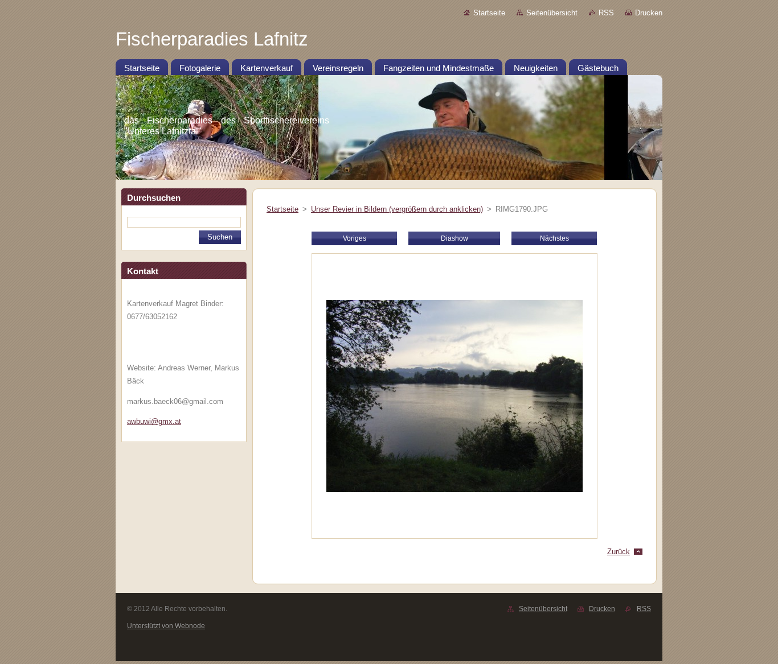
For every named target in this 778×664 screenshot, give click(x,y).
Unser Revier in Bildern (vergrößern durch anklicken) (397, 209)
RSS (606, 13)
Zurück (618, 551)
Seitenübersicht (552, 13)
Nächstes (554, 238)
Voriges (354, 238)
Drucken (648, 13)
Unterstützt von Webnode (166, 626)
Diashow (454, 238)
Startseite (489, 13)
